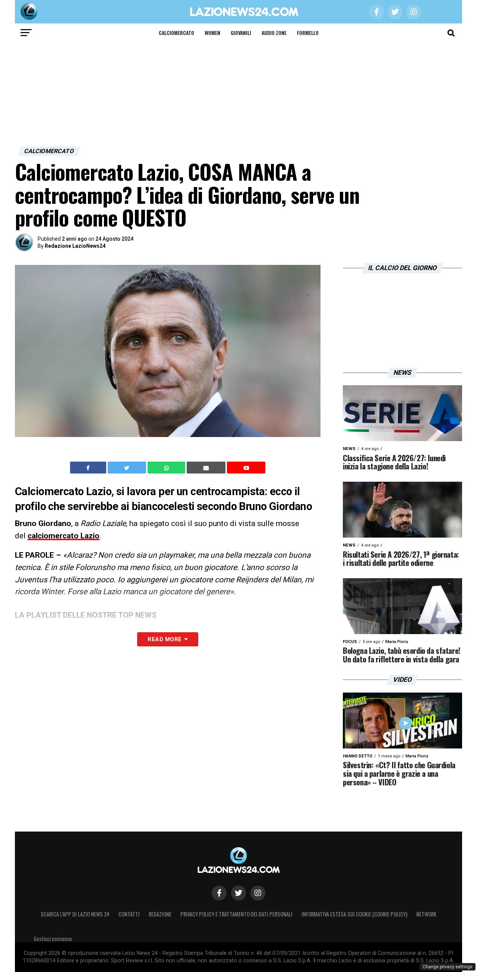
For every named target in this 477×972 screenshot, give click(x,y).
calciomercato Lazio (63, 535)
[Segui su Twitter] (238, 893)
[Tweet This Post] (128, 468)
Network (426, 914)
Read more (164, 639)
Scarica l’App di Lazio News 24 (75, 914)
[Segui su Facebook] (219, 893)
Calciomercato (176, 33)
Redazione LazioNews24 (75, 246)
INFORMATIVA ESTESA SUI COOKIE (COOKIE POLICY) (354, 914)
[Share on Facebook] (89, 468)
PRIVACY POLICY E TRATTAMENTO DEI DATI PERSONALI (236, 914)
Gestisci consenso (53, 939)
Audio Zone (274, 33)
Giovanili (241, 33)
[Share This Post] (167, 468)
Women (212, 33)
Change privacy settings (448, 966)
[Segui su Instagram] (257, 893)
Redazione (160, 914)
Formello (308, 33)
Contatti (129, 914)
